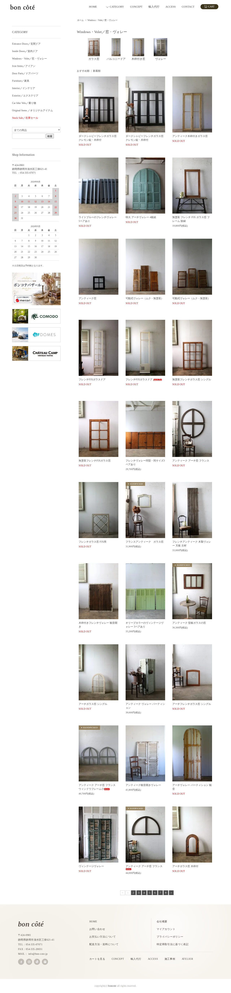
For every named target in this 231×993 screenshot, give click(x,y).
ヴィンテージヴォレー (92, 866)
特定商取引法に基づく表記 (172, 944)
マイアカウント (166, 929)
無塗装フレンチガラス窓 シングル (191, 379)
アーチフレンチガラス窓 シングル (191, 704)
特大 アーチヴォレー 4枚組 (141, 217)
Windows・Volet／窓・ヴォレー (102, 20)
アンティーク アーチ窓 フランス (190, 460)
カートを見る (97, 959)
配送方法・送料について (104, 944)
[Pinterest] (37, 962)
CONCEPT (118, 959)
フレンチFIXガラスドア (92, 379)
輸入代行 (136, 959)
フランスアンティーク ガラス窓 (146, 541)
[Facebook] (21, 962)
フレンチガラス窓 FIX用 (92, 541)
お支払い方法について (102, 936)
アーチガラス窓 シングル (93, 704)
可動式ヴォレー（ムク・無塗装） (145, 298)
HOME (93, 921)
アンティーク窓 (87, 298)
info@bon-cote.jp (38, 954)
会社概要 (162, 921)
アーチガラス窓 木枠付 (185, 866)
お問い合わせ (97, 929)
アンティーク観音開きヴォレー (143, 785)
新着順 (97, 71)
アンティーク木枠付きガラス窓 (190, 136)
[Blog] (45, 962)
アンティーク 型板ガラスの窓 (189, 623)
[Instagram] (29, 962)
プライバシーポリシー (170, 936)
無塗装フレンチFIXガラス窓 (95, 460)
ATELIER (187, 959)
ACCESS (153, 959)
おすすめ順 (83, 71)
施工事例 (170, 959)
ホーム (80, 20)
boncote (112, 986)
